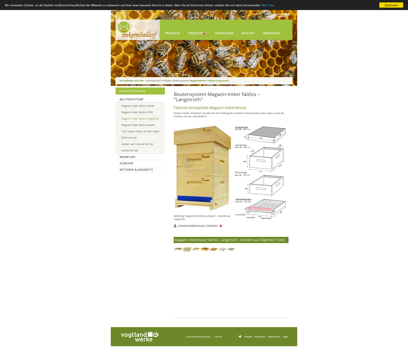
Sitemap (218, 336)
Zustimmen (391, 5)
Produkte (166, 80)
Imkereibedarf (153, 80)
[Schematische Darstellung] (259, 174)
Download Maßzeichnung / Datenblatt (198, 225)
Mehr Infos (268, 5)
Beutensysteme (180, 80)
